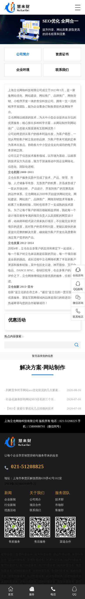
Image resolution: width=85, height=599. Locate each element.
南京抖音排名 (17, 576)
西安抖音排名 (66, 581)
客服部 (59, 510)
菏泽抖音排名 (54, 559)
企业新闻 (10, 499)
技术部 (59, 499)
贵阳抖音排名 (60, 570)
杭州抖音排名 (23, 570)
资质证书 (62, 54)
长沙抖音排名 (36, 576)
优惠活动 (10, 510)
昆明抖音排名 (41, 570)
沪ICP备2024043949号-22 (20, 483)
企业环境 (22, 69)
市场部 (59, 505)
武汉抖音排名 (54, 576)
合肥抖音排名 (73, 576)
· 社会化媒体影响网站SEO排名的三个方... (30, 399)
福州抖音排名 (66, 565)
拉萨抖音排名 (73, 559)
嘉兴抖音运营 (43, 554)
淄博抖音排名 (36, 559)
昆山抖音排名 (17, 559)
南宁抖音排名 (10, 565)
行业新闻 (10, 505)
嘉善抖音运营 (24, 554)
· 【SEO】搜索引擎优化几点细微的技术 (29, 408)
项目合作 (35, 505)
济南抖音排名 (28, 581)
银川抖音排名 (28, 565)
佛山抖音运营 (62, 554)
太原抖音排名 (10, 581)
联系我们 (62, 69)
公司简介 (22, 54)
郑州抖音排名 (47, 581)
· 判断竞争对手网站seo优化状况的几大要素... (32, 390)
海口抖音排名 (47, 565)
